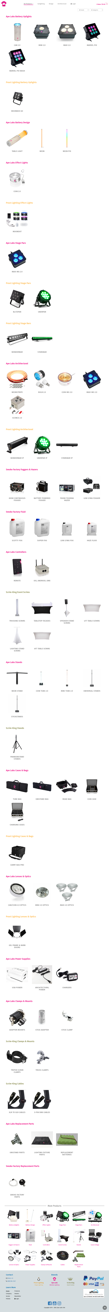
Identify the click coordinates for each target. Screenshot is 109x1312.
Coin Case (91, 799)
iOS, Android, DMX (42, 581)
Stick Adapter (42, 1030)
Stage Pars (62, 1225)
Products (17, 1291)
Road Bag (67, 799)
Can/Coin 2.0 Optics (17, 905)
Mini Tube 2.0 (67, 691)
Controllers (46, 1245)
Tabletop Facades (42, 621)
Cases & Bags (95, 1245)
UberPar (42, 312)
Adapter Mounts (17, 1030)
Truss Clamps (42, 1070)
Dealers (16, 1293)
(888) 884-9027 (11, 1281)
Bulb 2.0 (42, 392)
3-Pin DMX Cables (42, 1112)
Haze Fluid (92, 540)
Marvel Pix (92, 45)
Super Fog (42, 540)
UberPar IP (42, 458)
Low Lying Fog (66, 540)
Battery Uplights (14, 1225)
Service (8, 1296)
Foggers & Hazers (14, 1245)
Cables (63, 1265)
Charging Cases (17, 825)
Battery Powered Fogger (42, 499)
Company (8, 1293)
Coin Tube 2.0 (42, 691)
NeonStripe (17, 392)
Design (51, 4)
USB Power (17, 987)
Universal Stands (91, 691)
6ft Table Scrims (42, 649)
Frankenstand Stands (17, 758)
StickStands (17, 717)
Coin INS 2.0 (67, 392)
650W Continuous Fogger (17, 499)
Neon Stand (17, 691)
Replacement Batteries (67, 1153)
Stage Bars (78, 1225)
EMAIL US (10, 1278)
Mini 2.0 (42, 45)
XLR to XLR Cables (17, 1112)
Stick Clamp (67, 1030)
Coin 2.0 (17, 191)
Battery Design (30, 1225)
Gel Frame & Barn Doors (17, 946)
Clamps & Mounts (46, 1265)
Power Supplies (30, 1265)
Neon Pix (67, 151)
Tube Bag (17, 799)
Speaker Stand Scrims (67, 622)
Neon (42, 151)
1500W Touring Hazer (67, 499)
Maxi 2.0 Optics (67, 905)
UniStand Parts (17, 1152)
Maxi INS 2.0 (17, 272)
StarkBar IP (67, 458)
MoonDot (17, 231)
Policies (8, 1298)
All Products (28, 4)
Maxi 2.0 (67, 45)
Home (7, 1291)
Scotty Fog (17, 540)
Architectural (62, 4)
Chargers (67, 987)
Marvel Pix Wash (17, 71)
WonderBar (17, 352)
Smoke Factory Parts (17, 1196)
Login (74, 4)
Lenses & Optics (14, 1265)
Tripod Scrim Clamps (17, 1071)
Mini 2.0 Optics (42, 905)
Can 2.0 (17, 45)
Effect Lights (46, 1225)
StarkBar (42, 352)
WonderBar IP (17, 458)
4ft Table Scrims (92, 621)
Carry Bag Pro (17, 865)
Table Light (17, 151)
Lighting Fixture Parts (42, 1153)
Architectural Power (42, 988)
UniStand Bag (42, 799)
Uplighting (41, 4)
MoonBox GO (17, 111)
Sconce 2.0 (17, 418)
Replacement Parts (79, 1265)
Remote (17, 581)
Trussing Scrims (17, 621)
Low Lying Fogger (92, 498)
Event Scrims (63, 1245)
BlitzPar (17, 312)
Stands (79, 1245)
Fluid (30, 1245)
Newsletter (17, 1296)
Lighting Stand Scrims (17, 650)
